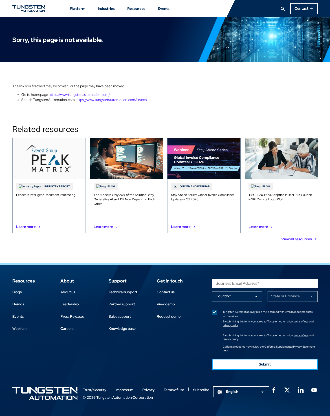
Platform (77, 8)
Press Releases (72, 316)
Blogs (17, 292)
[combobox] (241, 391)
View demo (166, 304)
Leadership (69, 304)
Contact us (165, 292)
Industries (106, 8)
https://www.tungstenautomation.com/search (111, 99)
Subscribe (201, 390)
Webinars (19, 328)
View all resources (296, 239)
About (67, 281)
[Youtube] (314, 389)
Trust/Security (94, 390)
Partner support (122, 304)
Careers (66, 328)
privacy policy (230, 325)
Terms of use (174, 390)
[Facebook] (273, 389)
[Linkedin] (300, 389)
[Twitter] (287, 389)
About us (67, 292)
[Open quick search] (283, 8)
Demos (18, 304)
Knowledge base (122, 328)
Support (117, 281)
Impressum (124, 390)
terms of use (301, 321)
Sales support (120, 316)
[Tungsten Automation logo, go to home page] (44, 393)
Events (163, 8)
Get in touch (170, 281)
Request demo (169, 316)
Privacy (148, 390)
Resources (136, 8)
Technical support (123, 292)
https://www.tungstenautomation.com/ (79, 94)
